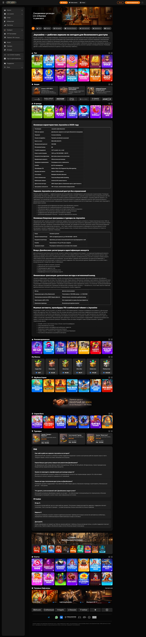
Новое (108, 28)
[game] (60, 74)
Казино (64, 2)
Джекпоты (98, 28)
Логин (120, 2)
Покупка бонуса (71, 28)
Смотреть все (109, 588)
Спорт (83, 2)
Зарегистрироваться (132, 2)
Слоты (48, 28)
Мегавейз (58, 28)
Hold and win (85, 28)
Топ (40, 28)
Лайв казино (74, 2)
